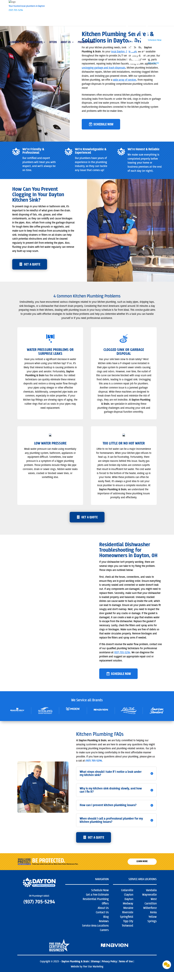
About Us (66, 42)
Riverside (127, 912)
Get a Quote (89, 517)
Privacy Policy (109, 961)
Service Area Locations (95, 925)
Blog (106, 917)
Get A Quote (32, 264)
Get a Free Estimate (97, 894)
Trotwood (127, 925)
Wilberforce (150, 908)
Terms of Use (126, 961)
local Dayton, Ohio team (124, 51)
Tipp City (128, 921)
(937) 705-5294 (16, 10)
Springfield (126, 917)
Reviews (104, 921)
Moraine (128, 908)
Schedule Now (103, 124)
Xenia (153, 912)
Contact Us (102, 912)
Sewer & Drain (34, 42)
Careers (104, 930)
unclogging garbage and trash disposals (103, 67)
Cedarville (127, 890)
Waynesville (149, 894)
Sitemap (95, 961)
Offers (53, 42)
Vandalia (151, 890)
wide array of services (124, 80)
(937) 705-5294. (94, 760)
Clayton (128, 894)
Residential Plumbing (96, 899)
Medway (128, 903)
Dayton (129, 899)
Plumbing (14, 42)
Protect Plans (86, 42)
